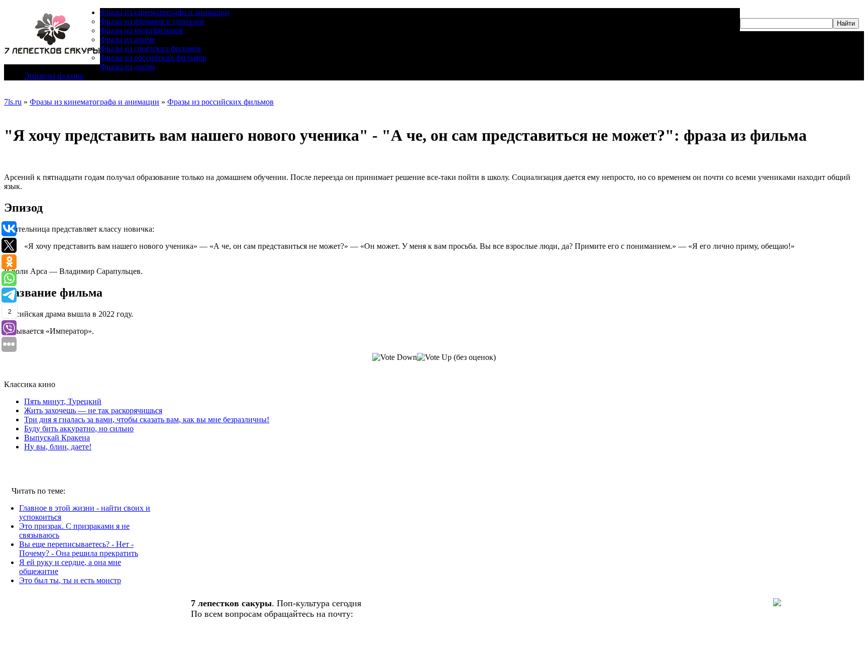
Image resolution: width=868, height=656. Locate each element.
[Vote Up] (434, 357)
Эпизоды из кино (54, 75)
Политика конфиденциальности (253, 635)
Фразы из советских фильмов (150, 48)
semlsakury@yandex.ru (399, 614)
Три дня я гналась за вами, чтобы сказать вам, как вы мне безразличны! (146, 419)
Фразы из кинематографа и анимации (165, 12)
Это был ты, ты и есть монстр (70, 580)
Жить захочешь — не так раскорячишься (93, 410)
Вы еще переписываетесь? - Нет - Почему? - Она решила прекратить (78, 548)
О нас (202, 624)
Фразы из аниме (127, 39)
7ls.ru (13, 102)
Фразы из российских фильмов (153, 57)
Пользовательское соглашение (249, 645)
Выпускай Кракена (57, 437)
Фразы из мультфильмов (141, 30)
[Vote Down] (394, 357)
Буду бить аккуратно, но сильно (79, 428)
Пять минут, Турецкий (62, 401)
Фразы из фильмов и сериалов (152, 21)
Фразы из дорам (127, 66)
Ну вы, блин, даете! (57, 446)
